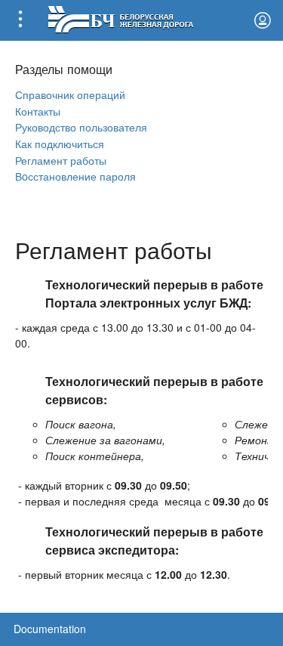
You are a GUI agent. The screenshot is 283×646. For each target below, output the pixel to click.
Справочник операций (70, 94)
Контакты (37, 111)
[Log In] (262, 20)
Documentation (50, 628)
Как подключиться (59, 143)
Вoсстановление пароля (75, 176)
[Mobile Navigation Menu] (20, 20)
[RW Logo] (120, 17)
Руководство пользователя (81, 126)
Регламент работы (60, 160)
